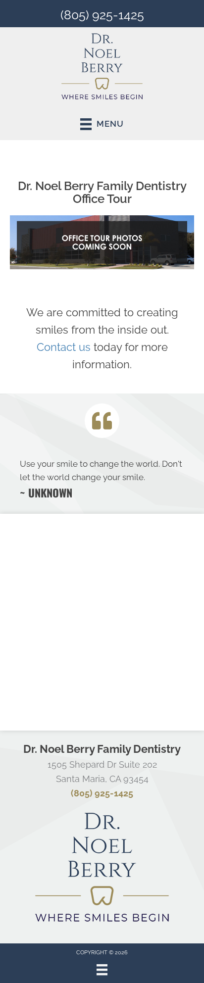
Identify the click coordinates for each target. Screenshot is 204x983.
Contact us (64, 347)
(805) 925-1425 (102, 14)
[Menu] (102, 970)
